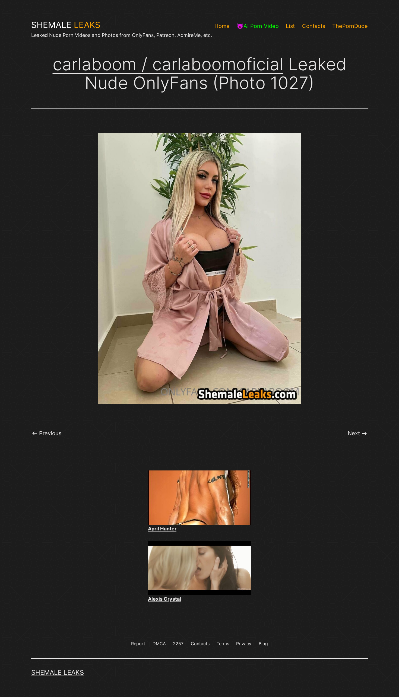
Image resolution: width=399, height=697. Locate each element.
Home (222, 26)
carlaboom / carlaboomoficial (168, 64)
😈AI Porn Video (258, 26)
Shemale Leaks (57, 672)
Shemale (65, 25)
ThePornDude (350, 26)
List (290, 26)
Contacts (313, 26)
